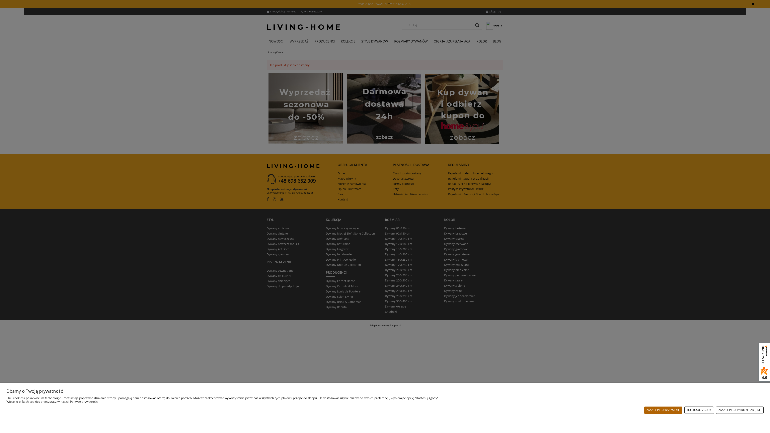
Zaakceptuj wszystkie (663, 410)
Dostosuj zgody (699, 410)
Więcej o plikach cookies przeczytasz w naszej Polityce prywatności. (52, 402)
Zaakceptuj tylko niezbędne (739, 410)
